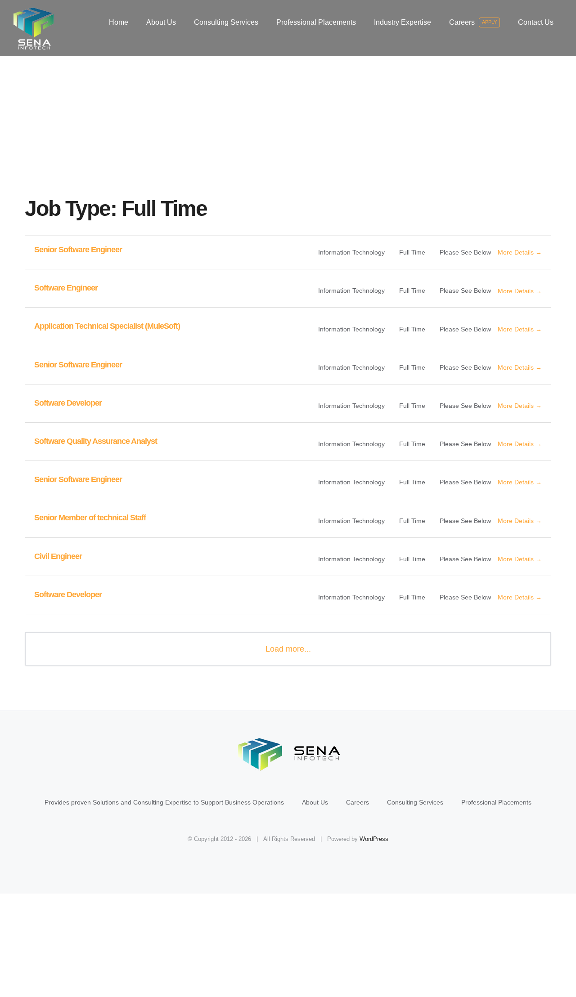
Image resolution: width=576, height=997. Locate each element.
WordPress (374, 839)
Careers (357, 802)
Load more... (288, 648)
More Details (517, 252)
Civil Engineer (58, 556)
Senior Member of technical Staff (90, 517)
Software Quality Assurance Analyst (95, 441)
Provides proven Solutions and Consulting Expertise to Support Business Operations (164, 802)
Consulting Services (415, 802)
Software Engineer (66, 287)
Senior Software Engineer (78, 249)
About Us (315, 802)
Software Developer (68, 402)
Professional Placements (496, 802)
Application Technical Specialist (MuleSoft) (107, 326)
